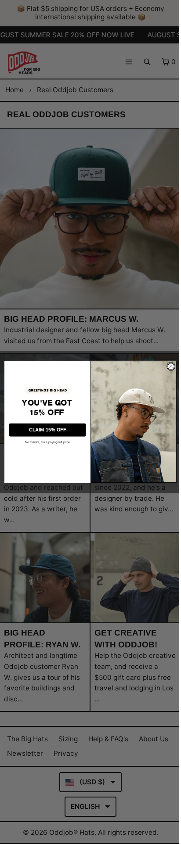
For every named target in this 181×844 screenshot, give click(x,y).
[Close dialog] (171, 366)
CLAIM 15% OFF (47, 430)
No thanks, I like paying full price (47, 442)
